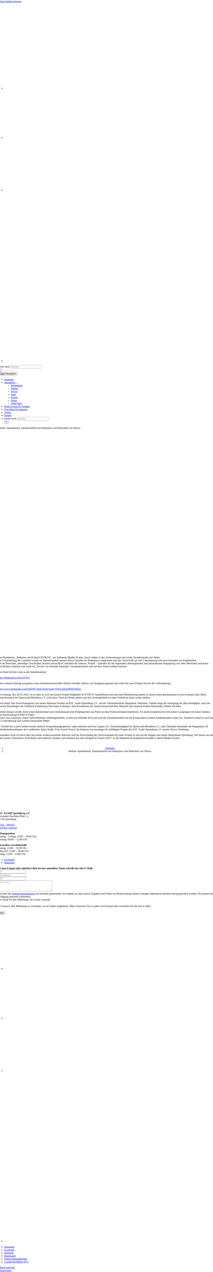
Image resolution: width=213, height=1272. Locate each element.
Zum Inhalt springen (10, 1)
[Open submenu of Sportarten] (16, 383)
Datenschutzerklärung (23, 893)
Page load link (7, 1267)
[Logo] (106, 32)
